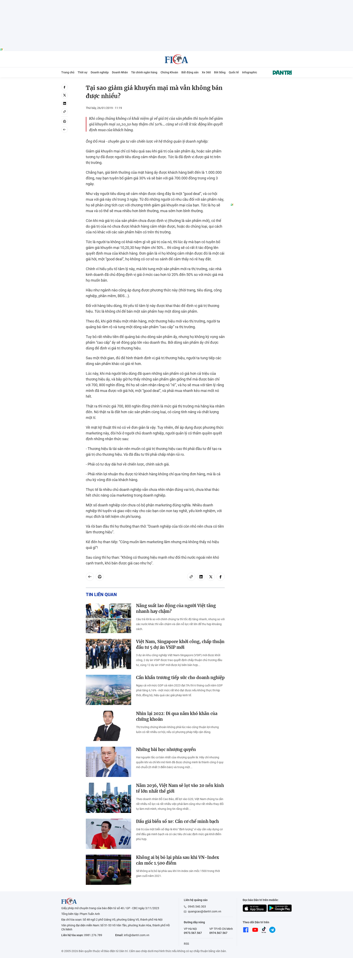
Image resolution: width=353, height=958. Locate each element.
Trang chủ (67, 72)
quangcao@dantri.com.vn (204, 911)
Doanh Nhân (120, 72)
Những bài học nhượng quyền (166, 749)
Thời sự (82, 72)
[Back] (64, 129)
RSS (186, 943)
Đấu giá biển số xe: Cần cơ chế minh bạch (177, 821)
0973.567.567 (193, 932)
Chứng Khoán (169, 72)
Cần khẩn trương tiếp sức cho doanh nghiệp (180, 677)
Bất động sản (190, 72)
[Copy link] (64, 111)
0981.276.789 (93, 935)
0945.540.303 (197, 906)
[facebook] (64, 87)
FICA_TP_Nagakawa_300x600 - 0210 (261, 86)
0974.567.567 (218, 932)
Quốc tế (234, 72)
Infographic (249, 72)
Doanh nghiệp (100, 72)
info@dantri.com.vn (136, 935)
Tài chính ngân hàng (144, 72)
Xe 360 (206, 72)
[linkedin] (64, 103)
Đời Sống (220, 72)
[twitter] (64, 95)
